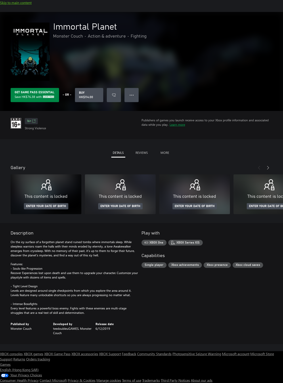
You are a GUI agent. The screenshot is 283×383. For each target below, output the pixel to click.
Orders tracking (38, 359)
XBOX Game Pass (57, 353)
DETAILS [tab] (118, 153)
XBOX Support (110, 353)
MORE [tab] (165, 153)
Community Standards (154, 353)
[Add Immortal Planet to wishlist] (114, 95)
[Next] (268, 168)
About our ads (201, 380)
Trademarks (151, 380)
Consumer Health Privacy (19, 380)
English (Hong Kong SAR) (19, 369)
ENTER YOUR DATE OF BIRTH (46, 206)
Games (5, 364)
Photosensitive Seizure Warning (196, 353)
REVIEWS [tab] (142, 153)
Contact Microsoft (53, 380)
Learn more (177, 124)
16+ (29, 121)
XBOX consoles (11, 353)
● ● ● (132, 95)
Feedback (129, 353)
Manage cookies (108, 380)
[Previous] (259, 168)
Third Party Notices (175, 380)
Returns (19, 359)
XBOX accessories (84, 353)
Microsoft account (235, 353)
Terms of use (131, 380)
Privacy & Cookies (82, 380)
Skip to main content (16, 2)
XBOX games (33, 353)
